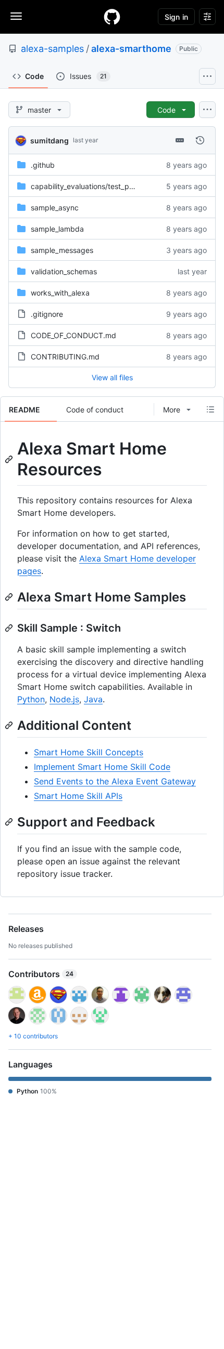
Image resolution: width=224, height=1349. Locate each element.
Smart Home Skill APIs (78, 796)
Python (31, 699)
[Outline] (210, 409)
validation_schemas (64, 271)
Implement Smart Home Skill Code (102, 767)
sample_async (55, 207)
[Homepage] (112, 16)
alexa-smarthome (131, 48)
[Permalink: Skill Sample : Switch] (10, 628)
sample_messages (62, 250)
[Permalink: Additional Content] (10, 725)
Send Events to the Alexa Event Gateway (115, 781)
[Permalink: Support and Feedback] (10, 821)
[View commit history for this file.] (200, 140)
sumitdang (49, 140)
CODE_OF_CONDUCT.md (73, 335)
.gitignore (47, 314)
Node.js (64, 699)
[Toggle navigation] (16, 16)
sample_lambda (57, 228)
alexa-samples (52, 48)
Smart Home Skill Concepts (88, 752)
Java (93, 699)
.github (43, 165)
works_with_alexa (60, 292)
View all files (112, 377)
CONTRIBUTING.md (65, 356)
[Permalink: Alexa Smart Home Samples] (10, 597)
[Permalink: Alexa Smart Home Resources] (10, 459)
